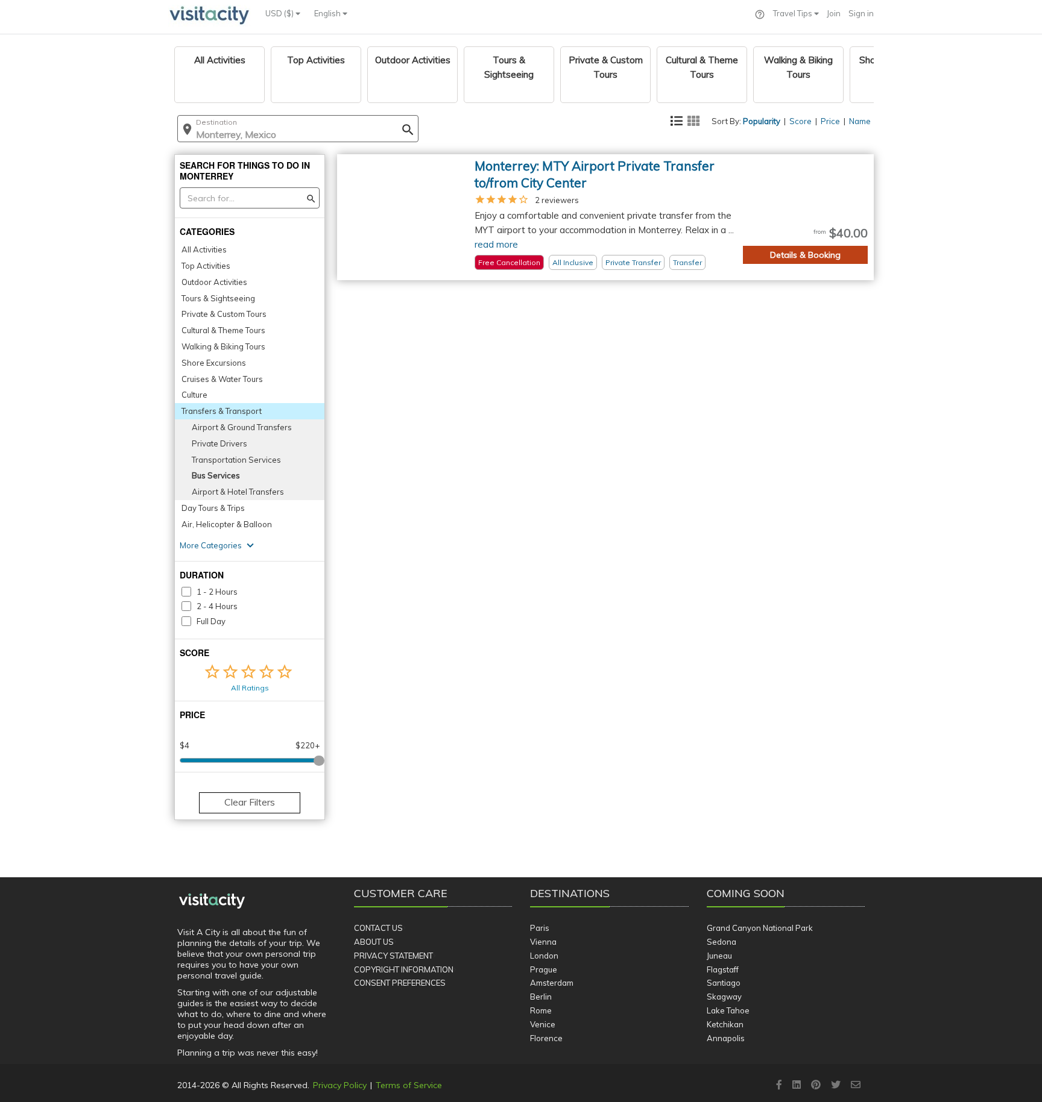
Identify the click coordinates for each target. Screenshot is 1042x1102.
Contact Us (378, 928)
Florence (546, 1038)
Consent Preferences (400, 983)
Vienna (543, 942)
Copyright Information (403, 969)
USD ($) (280, 13)
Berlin (541, 996)
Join (834, 13)
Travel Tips (793, 13)
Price (830, 121)
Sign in (861, 13)
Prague (543, 969)
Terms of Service (409, 1085)
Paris (539, 928)
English (328, 13)
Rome (541, 1010)
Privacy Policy (340, 1085)
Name (860, 121)
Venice (542, 1024)
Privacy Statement (393, 955)
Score (800, 121)
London (544, 955)
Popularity (761, 121)
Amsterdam (551, 983)
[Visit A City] (212, 901)
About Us (374, 942)
